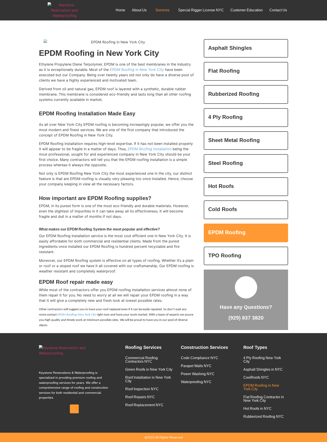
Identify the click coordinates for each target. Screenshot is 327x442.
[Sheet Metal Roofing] (281, 141)
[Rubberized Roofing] (281, 95)
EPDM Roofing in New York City (261, 387)
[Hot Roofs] (281, 187)
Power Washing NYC (197, 374)
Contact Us (278, 10)
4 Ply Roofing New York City (262, 359)
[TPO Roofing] (281, 256)
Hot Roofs (221, 186)
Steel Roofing (225, 163)
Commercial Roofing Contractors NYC (141, 359)
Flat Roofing (224, 71)
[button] (140, 10)
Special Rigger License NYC (201, 10)
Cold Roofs (222, 209)
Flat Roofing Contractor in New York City (263, 398)
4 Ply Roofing (225, 117)
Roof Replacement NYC (144, 405)
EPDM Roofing (227, 232)
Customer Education (246, 10)
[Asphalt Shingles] (281, 49)
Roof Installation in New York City (148, 379)
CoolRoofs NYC (256, 377)
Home (120, 10)
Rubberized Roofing (233, 94)
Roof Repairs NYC (140, 397)
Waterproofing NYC (196, 382)
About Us (139, 10)
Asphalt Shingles (230, 48)
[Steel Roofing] (281, 164)
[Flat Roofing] (281, 72)
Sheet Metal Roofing (234, 140)
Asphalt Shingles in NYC (263, 369)
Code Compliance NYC (199, 358)
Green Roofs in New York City (148, 369)
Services (162, 10)
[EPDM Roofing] (281, 233)
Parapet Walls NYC (196, 366)
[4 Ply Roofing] (281, 118)
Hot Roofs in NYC (257, 408)
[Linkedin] (74, 408)
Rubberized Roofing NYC (263, 416)
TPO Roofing (224, 255)
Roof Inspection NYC (142, 389)
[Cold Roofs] (281, 210)
